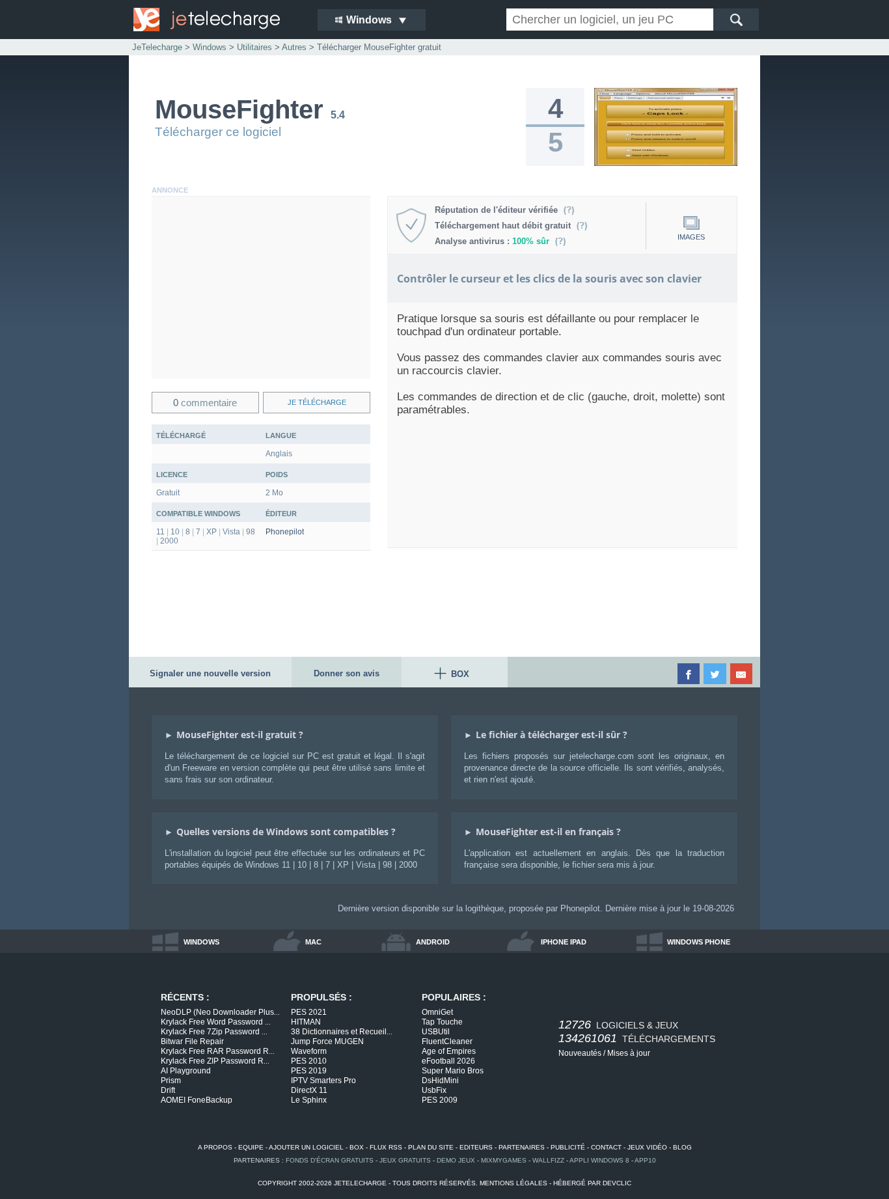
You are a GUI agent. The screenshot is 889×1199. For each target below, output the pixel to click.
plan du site (431, 1147)
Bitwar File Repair (192, 1041)
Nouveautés (579, 1053)
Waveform (309, 1051)
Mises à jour (628, 1053)
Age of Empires (449, 1051)
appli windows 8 (599, 1160)
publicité (568, 1147)
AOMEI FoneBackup (196, 1100)
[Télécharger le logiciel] (665, 163)
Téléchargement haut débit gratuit (505, 225)
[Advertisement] (261, 288)
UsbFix (434, 1090)
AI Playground (186, 1070)
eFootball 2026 (448, 1061)
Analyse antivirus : (492, 241)
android (433, 942)
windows (201, 942)
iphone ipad (563, 942)
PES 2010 (309, 1061)
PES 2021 (309, 1012)
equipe (251, 1147)
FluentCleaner (447, 1041)
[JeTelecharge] (217, 19)
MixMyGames (504, 1160)
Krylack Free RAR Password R (218, 1051)
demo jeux (456, 1160)
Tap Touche (442, 1022)
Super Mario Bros (453, 1070)
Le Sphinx (309, 1100)
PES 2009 (440, 1100)
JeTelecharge (157, 47)
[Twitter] (716, 673)
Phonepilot (285, 531)
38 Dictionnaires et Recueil (341, 1031)
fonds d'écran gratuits (330, 1160)
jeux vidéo (647, 1147)
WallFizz (548, 1160)
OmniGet (437, 1012)
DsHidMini (440, 1080)
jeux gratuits (405, 1160)
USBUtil (436, 1031)
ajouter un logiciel (306, 1147)
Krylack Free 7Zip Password (214, 1031)
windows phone (698, 942)
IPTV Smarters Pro (323, 1080)
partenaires (522, 1147)
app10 (645, 1160)
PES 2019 (309, 1070)
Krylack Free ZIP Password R (215, 1061)
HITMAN (306, 1022)
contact (606, 1147)
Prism (171, 1080)
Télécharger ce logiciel (218, 132)
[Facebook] (689, 673)
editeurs (476, 1147)
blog (682, 1147)
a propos (215, 1147)
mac (313, 942)
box (356, 1147)
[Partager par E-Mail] (742, 673)
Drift (168, 1090)
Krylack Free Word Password (216, 1022)
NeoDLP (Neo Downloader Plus (220, 1012)
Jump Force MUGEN (327, 1041)
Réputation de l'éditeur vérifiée (499, 210)
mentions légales (513, 1183)
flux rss (386, 1147)
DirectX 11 (309, 1090)
